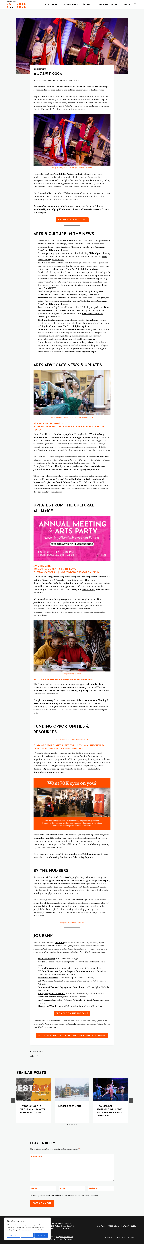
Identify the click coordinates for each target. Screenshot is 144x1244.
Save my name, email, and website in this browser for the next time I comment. (66, 1195)
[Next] (131, 1100)
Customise (13, 1235)
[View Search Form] (135, 4)
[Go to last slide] (13, 1100)
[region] (27, 1229)
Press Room (113, 1226)
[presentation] (33, 1089)
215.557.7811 (58, 1239)
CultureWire (40, 69)
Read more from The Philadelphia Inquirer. (76, 269)
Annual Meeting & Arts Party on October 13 (67, 105)
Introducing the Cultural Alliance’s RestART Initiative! (32, 1109)
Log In (127, 5)
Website (93, 1188)
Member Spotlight (69, 1106)
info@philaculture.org (64, 1237)
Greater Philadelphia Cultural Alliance (50, 80)
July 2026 (36, 1054)
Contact (101, 1226)
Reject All (27, 1235)
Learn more (52, 1027)
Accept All (41, 1235)
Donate (115, 5)
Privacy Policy (128, 1226)
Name (34, 1188)
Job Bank (104, 5)
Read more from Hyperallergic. (79, 339)
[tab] (67, 1124)
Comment (36, 1156)
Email (63, 1188)
